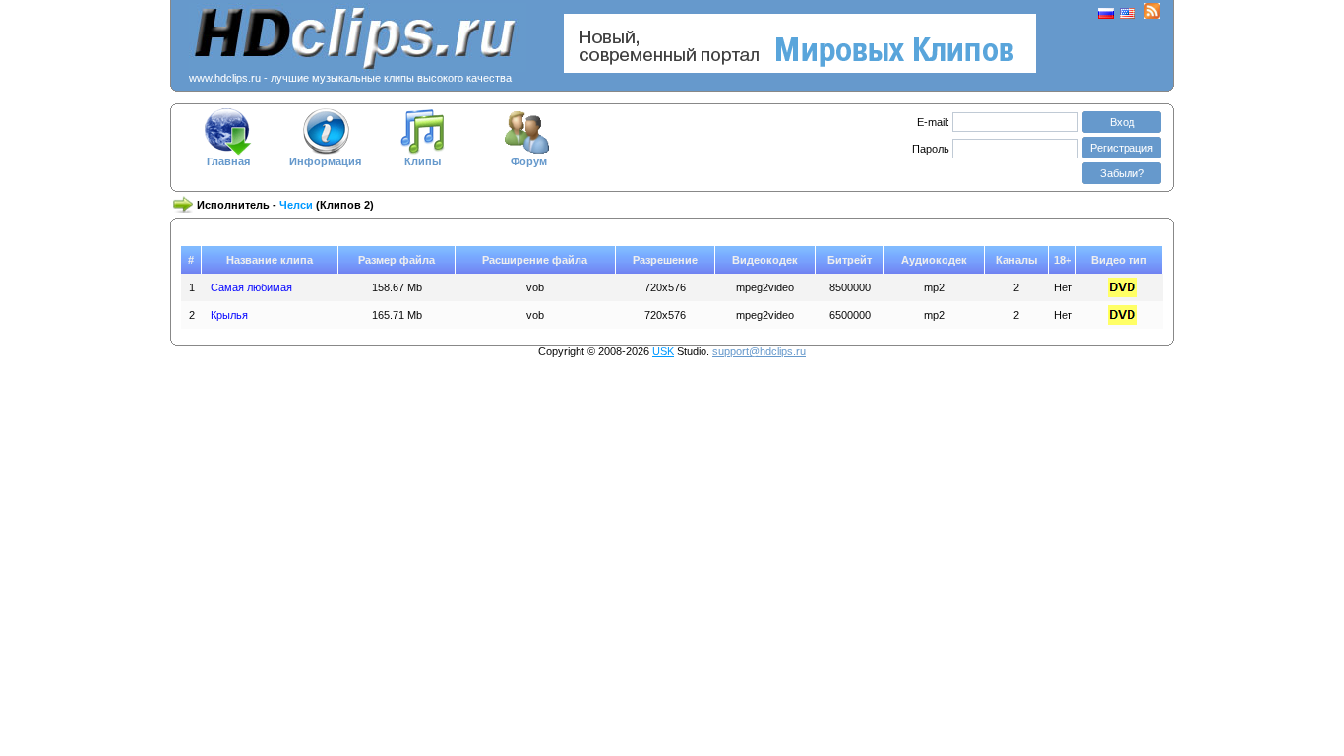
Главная (228, 161)
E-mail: (933, 122)
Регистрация (1121, 148)
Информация (325, 161)
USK (663, 351)
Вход (1122, 122)
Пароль (932, 149)
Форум (529, 161)
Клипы (422, 161)
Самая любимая (251, 287)
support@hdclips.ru (759, 351)
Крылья (229, 315)
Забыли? (1122, 173)
